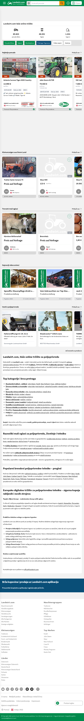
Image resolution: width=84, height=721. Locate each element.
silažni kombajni (56, 407)
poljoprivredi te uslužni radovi (43, 448)
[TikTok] (16, 689)
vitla (26, 392)
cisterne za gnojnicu (43, 405)
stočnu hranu (23, 441)
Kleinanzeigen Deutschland (10, 669)
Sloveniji (18, 506)
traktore (64, 439)
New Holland (45, 384)
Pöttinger (23, 479)
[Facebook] (12, 689)
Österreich (4, 662)
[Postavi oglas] (68, 3)
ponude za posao (26, 448)
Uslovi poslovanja (23, 701)
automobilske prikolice (25, 397)
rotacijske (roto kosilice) (36, 386)
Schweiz (4, 672)
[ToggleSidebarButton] (4, 3)
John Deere (31, 384)
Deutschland (5, 667)
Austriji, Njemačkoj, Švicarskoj (68, 503)
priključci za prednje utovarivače (38, 412)
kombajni (31, 407)
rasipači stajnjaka (57, 405)
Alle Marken (5, 621)
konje (44, 446)
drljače (16, 394)
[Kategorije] (27, 689)
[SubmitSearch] (62, 3)
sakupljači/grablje (51, 386)
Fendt (38, 384)
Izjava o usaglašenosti (9, 705)
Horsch (45, 479)
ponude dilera (9, 43)
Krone (17, 479)
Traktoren (47, 606)
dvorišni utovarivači (35, 410)
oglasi (20, 43)
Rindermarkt (5, 641)
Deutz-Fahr (6, 479)
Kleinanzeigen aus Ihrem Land (14, 152)
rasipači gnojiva (30, 405)
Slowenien (4, 677)
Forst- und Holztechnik (9, 639)
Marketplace (29, 43)
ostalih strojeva (45, 455)
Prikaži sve (76, 52)
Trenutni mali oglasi (10, 208)
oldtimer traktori (60, 384)
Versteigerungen (6, 616)
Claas (52, 384)
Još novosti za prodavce (73, 351)
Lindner (13, 476)
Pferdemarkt (5, 644)
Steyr (73, 473)
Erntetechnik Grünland (9, 636)
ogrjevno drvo (34, 441)
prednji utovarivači (19, 412)
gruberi (22, 394)
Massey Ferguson (62, 476)
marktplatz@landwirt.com (8, 718)
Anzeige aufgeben (7, 624)
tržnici (33, 367)
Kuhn (13, 479)
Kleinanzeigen (6, 611)
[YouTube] (3, 689)
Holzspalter (48, 619)
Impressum (36, 701)
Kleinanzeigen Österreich (9, 664)
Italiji (5, 506)
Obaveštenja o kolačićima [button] (32, 696)
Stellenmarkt (5, 649)
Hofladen (4, 652)
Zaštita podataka (8, 701)
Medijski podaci (15, 696)
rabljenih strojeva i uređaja (34, 473)
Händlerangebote (7, 608)
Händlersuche (6, 614)
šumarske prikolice (35, 392)
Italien (3, 675)
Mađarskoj (11, 506)
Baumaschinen (49, 621)
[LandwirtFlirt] (37, 689)
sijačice (28, 399)
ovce (48, 446)
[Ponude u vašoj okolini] (29, 3)
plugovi (28, 394)
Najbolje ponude (8, 52)
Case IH (19, 476)
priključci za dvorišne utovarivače (61, 412)
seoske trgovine (12, 441)
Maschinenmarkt (7, 606)
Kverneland (31, 479)
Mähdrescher (48, 608)
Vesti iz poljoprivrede (10, 307)
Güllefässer (47, 616)
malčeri (22, 399)
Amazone (39, 479)
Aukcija (67, 43)
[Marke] (31, 689)
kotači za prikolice (45, 402)
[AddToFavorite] (33, 60)
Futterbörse (5, 647)
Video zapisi (57, 43)
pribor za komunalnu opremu (23, 455)
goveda (38, 446)
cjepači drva (47, 392)
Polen (3, 680)
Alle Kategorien (6, 619)
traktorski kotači (32, 402)
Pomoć (6, 709)
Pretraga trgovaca (43, 43)
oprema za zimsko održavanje (69, 410)
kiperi (15, 397)
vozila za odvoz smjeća (50, 410)
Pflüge (46, 614)
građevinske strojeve (54, 439)
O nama (4, 696)
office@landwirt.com (31, 569)
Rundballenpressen (50, 611)
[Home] (16, 3)
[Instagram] (7, 689)
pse (52, 446)
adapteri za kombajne (42, 407)
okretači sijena (63, 386)
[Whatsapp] (21, 689)
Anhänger (47, 624)
